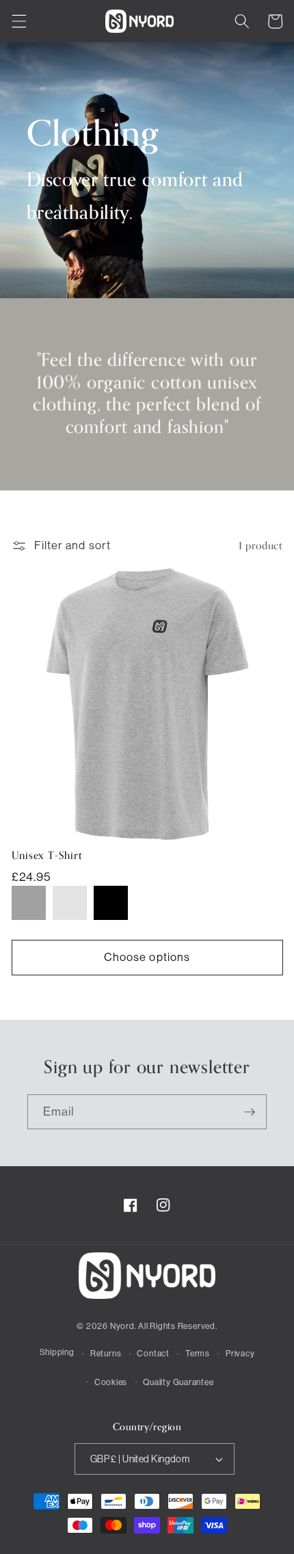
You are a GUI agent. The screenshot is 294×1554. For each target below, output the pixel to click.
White (70, 903)
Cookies (110, 1382)
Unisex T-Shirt (47, 856)
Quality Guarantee (178, 1382)
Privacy (240, 1353)
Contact (153, 1353)
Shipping (57, 1352)
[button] (18, 21)
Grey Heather (29, 903)
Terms (197, 1353)
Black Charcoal (111, 903)
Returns (105, 1353)
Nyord (122, 1326)
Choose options (147, 957)
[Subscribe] (249, 1112)
